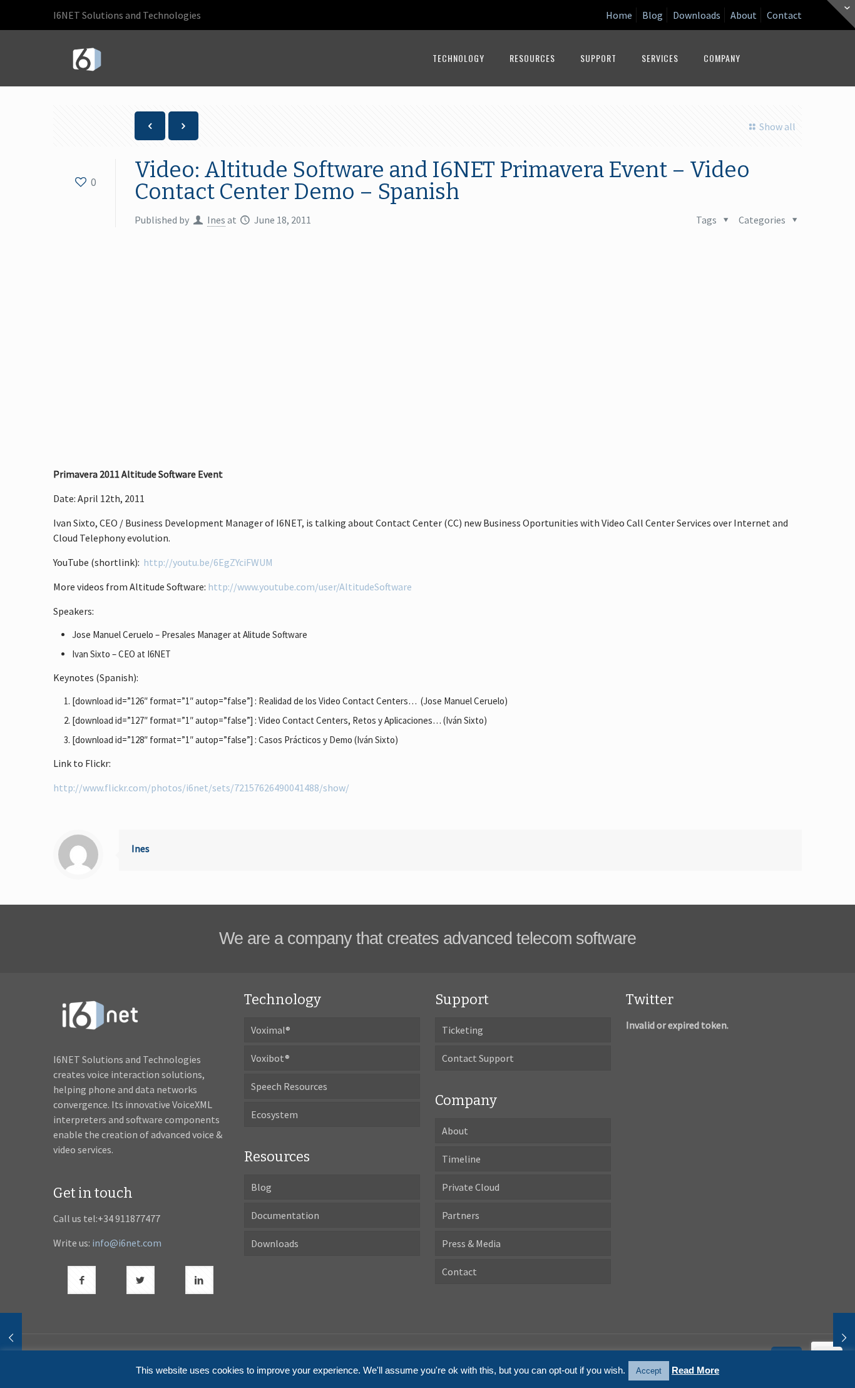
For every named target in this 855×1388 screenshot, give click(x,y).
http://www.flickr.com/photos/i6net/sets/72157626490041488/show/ (201, 787)
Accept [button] (649, 1370)
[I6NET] (87, 58)
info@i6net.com (126, 1242)
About (743, 15)
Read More (695, 1370)
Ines (216, 219)
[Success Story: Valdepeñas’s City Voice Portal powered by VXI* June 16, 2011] (11, 1338)
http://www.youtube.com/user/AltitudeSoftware (310, 586)
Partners (460, 1215)
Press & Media (471, 1243)
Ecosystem (274, 1114)
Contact (784, 15)
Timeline (461, 1159)
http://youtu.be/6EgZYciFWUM (208, 562)
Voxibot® (270, 1058)
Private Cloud (470, 1187)
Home (619, 15)
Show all (777, 126)
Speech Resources (289, 1086)
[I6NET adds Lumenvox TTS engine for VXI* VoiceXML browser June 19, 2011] (844, 1338)
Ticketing (462, 1030)
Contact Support (478, 1058)
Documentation (285, 1215)
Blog (652, 15)
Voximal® (270, 1030)
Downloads (696, 15)
